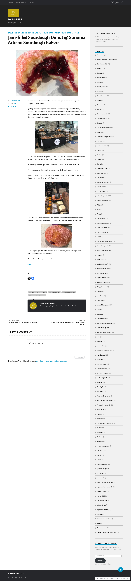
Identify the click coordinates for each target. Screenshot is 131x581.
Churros (99, 132)
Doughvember (101, 187)
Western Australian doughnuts (107, 532)
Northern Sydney (102, 368)
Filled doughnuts (30, 33)
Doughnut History (103, 182)
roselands (100, 441)
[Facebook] (112, 2)
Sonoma (30, 264)
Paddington (100, 387)
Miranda (99, 341)
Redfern (75, 33)
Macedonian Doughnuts (104, 323)
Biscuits (99, 91)
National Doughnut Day (104, 350)
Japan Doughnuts (102, 278)
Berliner (99, 82)
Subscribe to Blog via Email (106, 543)
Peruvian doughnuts (103, 396)
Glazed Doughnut (102, 232)
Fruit (98, 209)
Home (11, 2)
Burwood (100, 109)
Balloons (100, 68)
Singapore (100, 450)
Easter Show (101, 191)
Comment (80, 357)
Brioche (99, 100)
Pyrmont (100, 419)
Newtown (100, 359)
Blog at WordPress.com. (17, 577)
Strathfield (100, 478)
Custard (99, 159)
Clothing (99, 141)
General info (101, 218)
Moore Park (101, 346)
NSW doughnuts (102, 378)
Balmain (99, 73)
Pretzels (99, 414)
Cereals (99, 123)
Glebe (99, 237)
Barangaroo (101, 77)
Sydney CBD (101, 496)
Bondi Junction (102, 96)
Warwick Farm (101, 528)
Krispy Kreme (101, 287)
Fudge (99, 214)
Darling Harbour (102, 168)
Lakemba (100, 291)
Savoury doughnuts (103, 446)
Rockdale (100, 437)
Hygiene (99, 255)
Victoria (99, 514)
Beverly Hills (101, 86)
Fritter (99, 205)
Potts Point (100, 409)
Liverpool (100, 300)
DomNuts (15, 19)
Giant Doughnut (102, 228)
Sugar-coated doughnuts (105, 482)
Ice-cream (100, 259)
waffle (99, 523)
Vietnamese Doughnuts (104, 519)
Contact (31, 2)
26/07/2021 (16, 101)
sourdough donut (69, 292)
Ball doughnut (14, 33)
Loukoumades (101, 318)
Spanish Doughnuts (103, 469)
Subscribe (100, 561)
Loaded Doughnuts (103, 305)
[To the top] (120, 569)
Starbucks (100, 473)
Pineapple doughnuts (103, 405)
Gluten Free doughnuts (104, 241)
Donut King (100, 177)
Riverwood (100, 432)
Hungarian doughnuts (104, 250)
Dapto (99, 164)
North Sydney (101, 364)
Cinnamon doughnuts (104, 136)
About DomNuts (21, 2)
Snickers (99, 455)
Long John (100, 314)
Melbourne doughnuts (104, 332)
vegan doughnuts (102, 509)
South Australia (102, 464)
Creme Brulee (101, 146)
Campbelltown (102, 118)
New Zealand (101, 355)
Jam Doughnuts (46, 33)
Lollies (99, 309)
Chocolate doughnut (103, 127)
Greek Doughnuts (102, 246)
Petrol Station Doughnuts (105, 400)
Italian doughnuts (102, 268)
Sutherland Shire (102, 491)
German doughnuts (103, 223)
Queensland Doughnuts (104, 423)
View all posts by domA (68, 306)
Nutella (99, 382)
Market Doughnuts (62, 33)
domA (15, 103)
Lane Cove (100, 296)
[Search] (121, 2)
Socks (99, 459)
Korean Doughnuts (103, 282)
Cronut (99, 150)
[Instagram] (117, 2)
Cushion (99, 155)
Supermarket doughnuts (104, 487)
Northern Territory (103, 373)
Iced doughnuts (102, 264)
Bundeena (100, 105)
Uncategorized (102, 500)
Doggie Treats (101, 173)
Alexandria (100, 55)
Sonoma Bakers (54, 292)
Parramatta (100, 391)
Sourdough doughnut (37, 295)
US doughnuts (101, 505)
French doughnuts (102, 200)
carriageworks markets (38, 292)
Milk (98, 337)
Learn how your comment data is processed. (51, 361)
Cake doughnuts (102, 114)
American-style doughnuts (105, 59)
